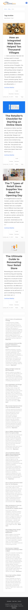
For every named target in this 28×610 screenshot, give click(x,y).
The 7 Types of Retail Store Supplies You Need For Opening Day (14, 189)
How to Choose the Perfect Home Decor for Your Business (14, 483)
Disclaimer (9, 601)
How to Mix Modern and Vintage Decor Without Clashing (14, 385)
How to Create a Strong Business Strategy (14, 319)
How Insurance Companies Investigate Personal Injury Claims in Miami (14, 549)
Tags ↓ (22, 97)
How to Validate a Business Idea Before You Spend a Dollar (13, 432)
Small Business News (17, 93)
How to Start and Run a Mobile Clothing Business (13, 575)
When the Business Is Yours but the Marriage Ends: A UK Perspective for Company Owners (14, 507)
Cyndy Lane (5, 97)
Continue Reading (9, 87)
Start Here (14, 601)
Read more (8, 339)
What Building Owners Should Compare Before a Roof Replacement (13, 531)
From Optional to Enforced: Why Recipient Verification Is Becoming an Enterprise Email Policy (14, 345)
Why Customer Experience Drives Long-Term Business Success (14, 406)
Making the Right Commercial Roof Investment (13, 369)
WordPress (14, 607)
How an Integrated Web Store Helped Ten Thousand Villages (14, 45)
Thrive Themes (14, 606)
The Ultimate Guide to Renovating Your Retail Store (14, 262)
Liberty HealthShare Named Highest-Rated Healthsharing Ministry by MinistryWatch (13, 454)
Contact (19, 601)
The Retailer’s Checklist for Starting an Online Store (14, 120)
